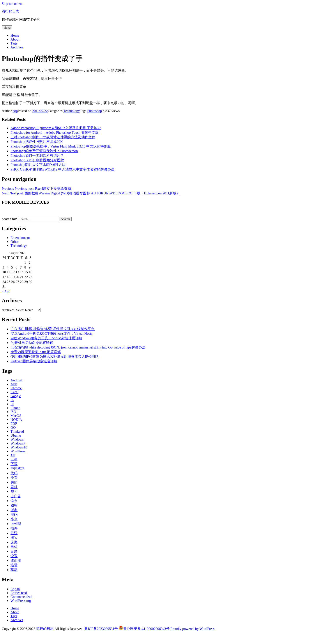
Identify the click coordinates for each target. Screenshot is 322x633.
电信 (14, 547)
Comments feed (21, 597)
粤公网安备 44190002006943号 (146, 629)
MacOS (16, 416)
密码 (14, 514)
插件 (14, 528)
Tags (14, 43)
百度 (14, 551)
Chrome (16, 388)
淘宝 (14, 537)
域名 (14, 510)
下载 (14, 464)
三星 (14, 459)
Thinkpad (17, 431)
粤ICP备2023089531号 (101, 629)
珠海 (14, 542)
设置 (14, 556)
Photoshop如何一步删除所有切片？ (37, 155)
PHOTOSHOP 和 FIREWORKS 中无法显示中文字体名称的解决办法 (62, 169)
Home (15, 35)
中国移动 (18, 468)
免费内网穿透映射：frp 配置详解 (36, 352)
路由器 (16, 560)
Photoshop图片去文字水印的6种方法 (38, 165)
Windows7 (18, 443)
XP (13, 455)
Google (16, 396)
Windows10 (19, 447)
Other (14, 242)
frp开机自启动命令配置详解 (32, 343)
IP (12, 404)
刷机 (14, 487)
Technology (71, 111)
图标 (14, 505)
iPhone (15, 408)
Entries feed (19, 593)
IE (12, 400)
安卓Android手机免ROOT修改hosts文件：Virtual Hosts (51, 333)
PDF (14, 423)
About (15, 39)
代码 (14, 473)
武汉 (14, 533)
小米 (14, 519)
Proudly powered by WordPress (192, 629)
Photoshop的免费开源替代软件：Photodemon (44, 151)
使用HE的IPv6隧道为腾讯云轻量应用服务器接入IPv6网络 (55, 356)
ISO (13, 412)
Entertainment (20, 238)
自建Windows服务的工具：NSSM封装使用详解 (46, 338)
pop (15, 111)
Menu (7, 27)
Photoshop (94, 111)
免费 (14, 478)
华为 (14, 491)
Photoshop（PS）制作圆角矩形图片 (37, 160)
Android (16, 380)
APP (14, 384)
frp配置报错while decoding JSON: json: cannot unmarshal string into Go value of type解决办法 (78, 347)
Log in (15, 589)
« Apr (6, 291)
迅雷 (14, 565)
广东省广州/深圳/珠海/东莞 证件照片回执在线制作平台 (53, 329)
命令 (14, 501)
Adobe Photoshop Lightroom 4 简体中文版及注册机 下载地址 (56, 128)
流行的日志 (10, 11)
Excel (14, 392)
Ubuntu (16, 435)
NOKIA (16, 419)
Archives (17, 47)
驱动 (14, 570)
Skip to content (12, 3)
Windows (17, 439)
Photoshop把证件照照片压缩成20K (37, 142)
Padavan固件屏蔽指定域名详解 (34, 361)
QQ (13, 427)
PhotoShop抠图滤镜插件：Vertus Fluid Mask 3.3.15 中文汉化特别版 (61, 146)
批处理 (16, 524)
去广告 (16, 496)
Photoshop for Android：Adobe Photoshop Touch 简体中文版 (55, 132)
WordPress (18, 451)
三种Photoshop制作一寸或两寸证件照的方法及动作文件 (53, 137)
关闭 (14, 482)
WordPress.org (21, 601)
